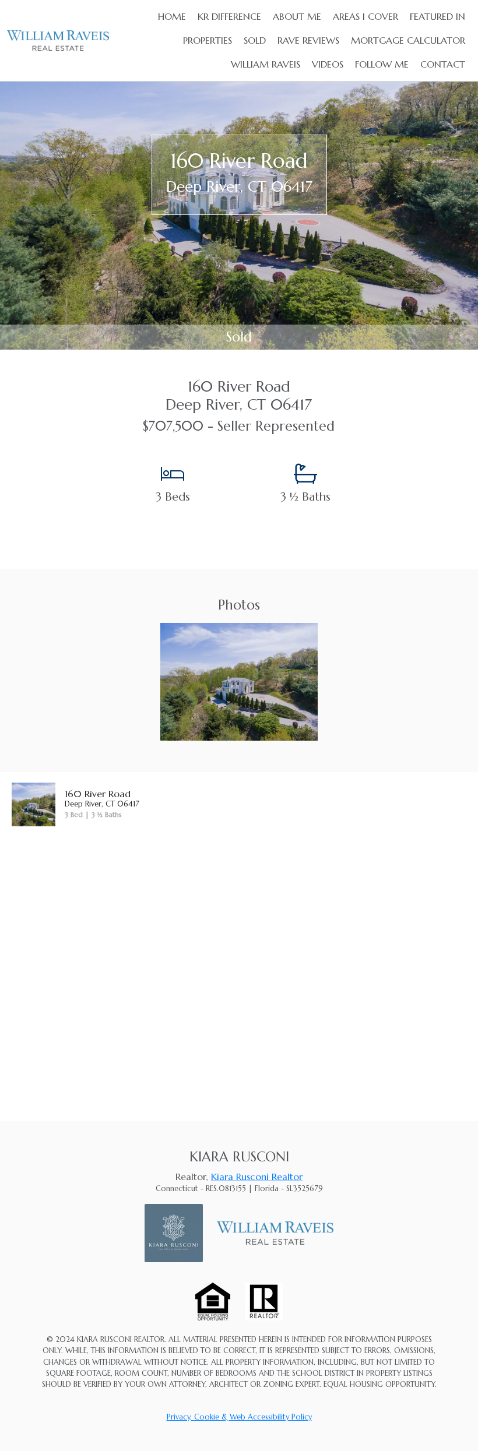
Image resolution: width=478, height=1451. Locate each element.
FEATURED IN (437, 16)
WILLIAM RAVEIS (265, 64)
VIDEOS (327, 64)
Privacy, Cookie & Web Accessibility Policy (239, 1417)
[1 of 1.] (238, 680)
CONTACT (442, 64)
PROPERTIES (207, 40)
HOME (172, 16)
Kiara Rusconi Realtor (257, 1176)
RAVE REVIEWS (308, 40)
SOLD (255, 40)
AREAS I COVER (365, 16)
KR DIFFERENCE (229, 16)
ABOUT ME (297, 16)
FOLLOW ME (382, 64)
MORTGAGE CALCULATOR (408, 40)
